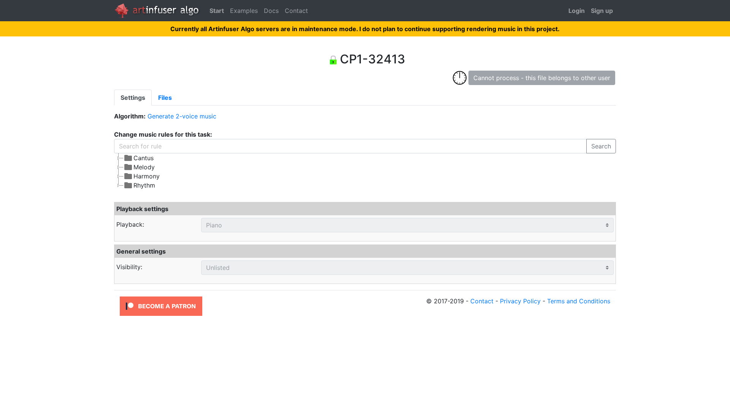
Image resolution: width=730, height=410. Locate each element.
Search (601, 146)
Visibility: (129, 267)
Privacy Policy (520, 301)
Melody (144, 167)
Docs (271, 10)
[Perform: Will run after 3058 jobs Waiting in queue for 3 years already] (460, 77)
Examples (244, 10)
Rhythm (144, 185)
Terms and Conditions (578, 301)
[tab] (133, 98)
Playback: (130, 224)
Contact (296, 10)
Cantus (143, 158)
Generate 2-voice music (182, 116)
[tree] (301, 171)
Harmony (146, 176)
